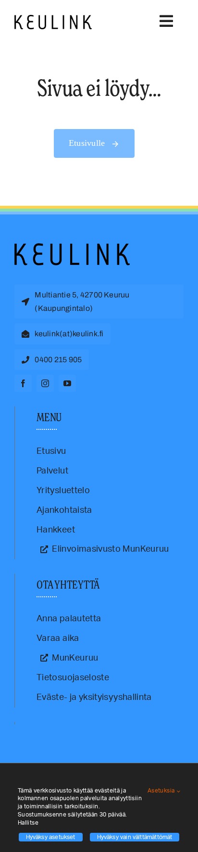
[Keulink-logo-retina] (53, 19)
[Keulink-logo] (72, 247)
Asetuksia (162, 790)
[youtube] (67, 383)
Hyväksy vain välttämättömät (135, 837)
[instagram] (45, 383)
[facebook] (23, 383)
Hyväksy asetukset (50, 837)
